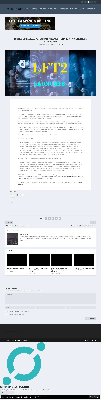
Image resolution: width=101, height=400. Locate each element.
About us (34, 9)
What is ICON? (53, 9)
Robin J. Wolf (46, 44)
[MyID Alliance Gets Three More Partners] (17, 260)
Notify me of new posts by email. (15, 314)
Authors (42, 9)
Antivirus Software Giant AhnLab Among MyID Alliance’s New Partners (39, 270)
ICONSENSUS (64, 9)
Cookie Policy (33, 397)
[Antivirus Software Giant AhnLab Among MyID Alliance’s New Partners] (39, 260)
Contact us (90, 9)
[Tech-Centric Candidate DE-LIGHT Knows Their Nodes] (84, 260)
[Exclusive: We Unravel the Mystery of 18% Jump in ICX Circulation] (61, 260)
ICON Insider (60, 44)
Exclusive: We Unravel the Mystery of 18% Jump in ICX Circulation (59, 270)
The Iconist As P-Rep (77, 9)
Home (26, 9)
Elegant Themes (16, 340)
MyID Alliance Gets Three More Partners (16, 269)
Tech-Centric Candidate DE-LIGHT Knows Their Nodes (84, 269)
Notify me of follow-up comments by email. (18, 311)
